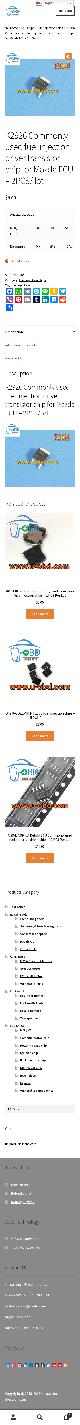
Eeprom (25, 1083)
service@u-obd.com (31, 1306)
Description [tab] (14, 332)
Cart (61, 1413)
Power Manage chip (33, 1045)
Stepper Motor (30, 968)
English (48, 3)
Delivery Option (23, 1202)
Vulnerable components (36, 1090)
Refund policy (21, 1193)
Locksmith (17, 991)
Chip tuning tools (32, 919)
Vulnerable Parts (31, 984)
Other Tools (28, 949)
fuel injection (20, 285)
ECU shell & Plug (31, 976)
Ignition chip (29, 1053)
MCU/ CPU (27, 1030)
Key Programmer (31, 996)
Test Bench (17, 907)
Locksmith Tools (31, 1003)
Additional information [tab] (22, 345)
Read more (40, 614)
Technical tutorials (25, 1247)
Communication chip (34, 1038)
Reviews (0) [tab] (13, 358)
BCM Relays (28, 1076)
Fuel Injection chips (50, 28)
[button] (68, 56)
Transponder (29, 1018)
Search (40, 1417)
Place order (19, 1184)
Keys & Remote (30, 1011)
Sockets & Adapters (34, 934)
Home (14, 28)
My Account (13, 1417)
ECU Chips (27, 28)
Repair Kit (27, 941)
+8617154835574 (36, 1295)
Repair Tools (18, 914)
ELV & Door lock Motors (36, 961)
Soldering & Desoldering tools (41, 926)
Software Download (25, 1238)
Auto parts (17, 957)
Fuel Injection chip (33, 1060)
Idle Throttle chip (32, 1068)
